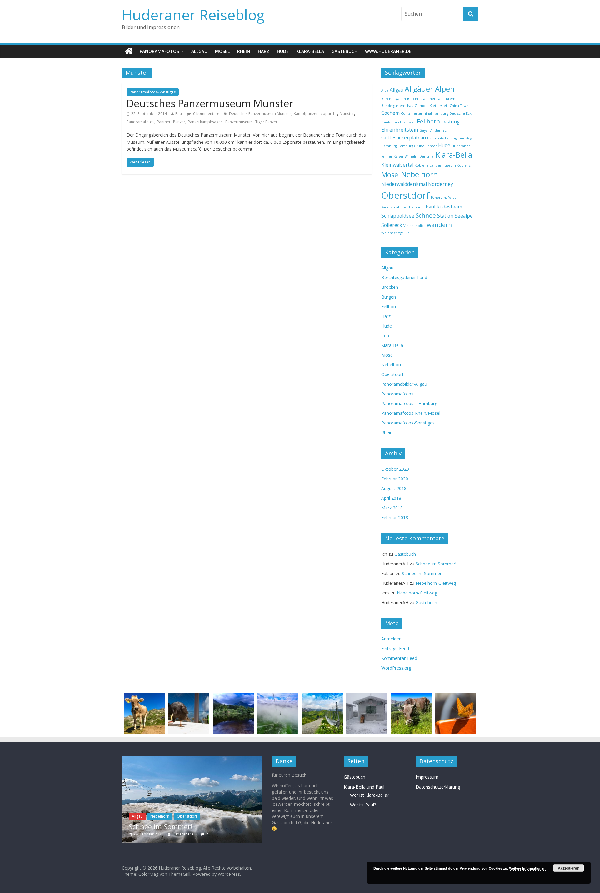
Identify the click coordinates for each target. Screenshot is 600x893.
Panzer (179, 121)
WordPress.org (396, 668)
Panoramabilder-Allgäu (404, 384)
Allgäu (199, 51)
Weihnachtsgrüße (395, 233)
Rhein (243, 51)
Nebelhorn (419, 174)
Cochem (390, 112)
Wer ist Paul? (363, 805)
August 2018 (394, 488)
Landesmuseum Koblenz (450, 165)
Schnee (426, 215)
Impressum (427, 777)
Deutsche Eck (460, 113)
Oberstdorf (405, 195)
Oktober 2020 (395, 469)
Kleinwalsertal (397, 164)
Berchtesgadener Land (426, 99)
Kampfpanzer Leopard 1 (315, 113)
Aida (384, 90)
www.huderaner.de (388, 51)
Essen (411, 122)
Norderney (440, 184)
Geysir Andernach (434, 130)
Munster (347, 113)
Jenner (386, 156)
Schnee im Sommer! (436, 564)
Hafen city (435, 138)
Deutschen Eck (393, 122)
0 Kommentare (205, 113)
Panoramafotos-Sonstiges (153, 92)
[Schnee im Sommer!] (192, 759)
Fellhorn (428, 121)
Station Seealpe (455, 215)
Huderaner (461, 146)
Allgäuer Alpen (430, 89)
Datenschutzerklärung (438, 787)
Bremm (452, 99)
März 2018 (392, 508)
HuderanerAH (184, 834)
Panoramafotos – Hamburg (409, 403)
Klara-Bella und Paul (364, 787)
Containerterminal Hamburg (424, 113)
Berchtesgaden (393, 99)
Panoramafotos (159, 51)
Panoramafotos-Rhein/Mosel (410, 413)
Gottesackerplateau (403, 137)
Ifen (385, 336)
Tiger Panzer (266, 121)
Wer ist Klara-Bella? (369, 795)
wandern (439, 224)
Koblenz (421, 165)
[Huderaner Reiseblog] (129, 51)
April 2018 (391, 498)
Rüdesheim (449, 206)
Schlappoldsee (397, 215)
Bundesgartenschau (397, 105)
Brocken (389, 287)
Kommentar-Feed (399, 658)
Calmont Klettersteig (431, 105)
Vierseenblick (414, 225)
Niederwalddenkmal (404, 184)
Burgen (388, 297)
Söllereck (391, 225)
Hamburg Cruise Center (417, 146)
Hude (283, 51)
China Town (459, 105)
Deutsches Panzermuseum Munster (210, 103)
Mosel (222, 51)
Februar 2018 (394, 517)
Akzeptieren (568, 868)
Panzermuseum (239, 121)
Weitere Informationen (527, 868)
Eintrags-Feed (395, 648)
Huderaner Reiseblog (193, 14)
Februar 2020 (394, 479)
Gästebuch (345, 51)
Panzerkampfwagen (205, 121)
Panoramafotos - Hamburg (402, 207)
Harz (263, 51)
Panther (164, 121)
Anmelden (391, 639)
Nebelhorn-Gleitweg (436, 583)
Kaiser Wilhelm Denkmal (414, 156)
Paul (179, 113)
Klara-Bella (310, 51)
